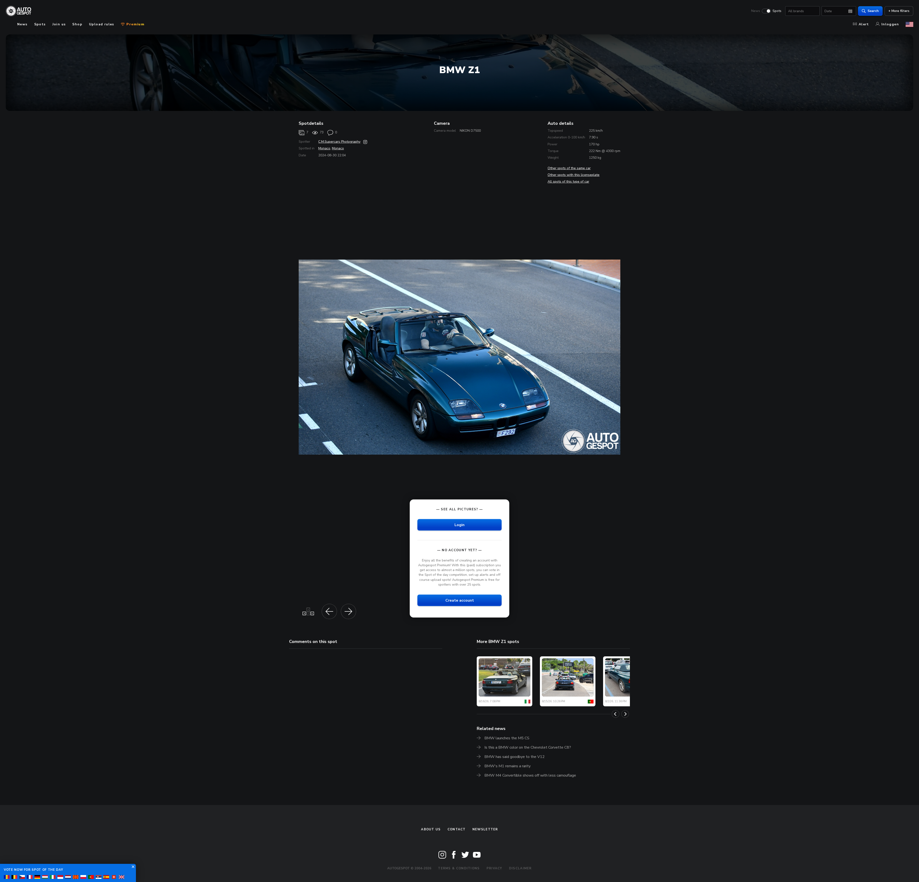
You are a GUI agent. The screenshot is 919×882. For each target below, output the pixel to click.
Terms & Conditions (459, 868)
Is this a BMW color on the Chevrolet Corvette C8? (527, 747)
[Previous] (615, 714)
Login (459, 524)
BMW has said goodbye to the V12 (514, 756)
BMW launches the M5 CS (506, 738)
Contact (457, 829)
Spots (777, 11)
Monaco (324, 148)
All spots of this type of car (568, 181)
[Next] (625, 714)
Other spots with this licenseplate (574, 175)
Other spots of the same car (569, 168)
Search (873, 11)
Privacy (494, 868)
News (755, 11)
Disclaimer (520, 868)
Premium (134, 24)
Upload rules (101, 24)
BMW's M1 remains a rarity (507, 766)
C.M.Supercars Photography (339, 141)
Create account (459, 600)
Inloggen (890, 24)
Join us (59, 24)
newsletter (485, 829)
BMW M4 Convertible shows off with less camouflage (530, 775)
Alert (864, 24)
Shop (77, 24)
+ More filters (898, 11)
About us (431, 829)
